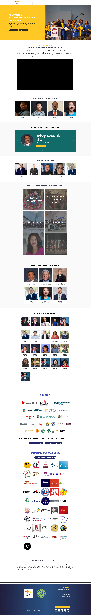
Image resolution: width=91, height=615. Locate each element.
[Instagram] (62, 610)
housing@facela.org (66, 597)
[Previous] (17, 141)
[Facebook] (65, 610)
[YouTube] (68, 610)
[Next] (73, 141)
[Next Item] (73, 110)
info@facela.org (66, 594)
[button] (29, 3)
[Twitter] (59, 610)
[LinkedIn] (56, 610)
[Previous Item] (17, 110)
